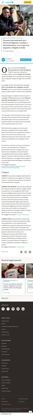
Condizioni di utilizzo (23, 398)
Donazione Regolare (6, 380)
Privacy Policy (5, 401)
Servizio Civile (5, 371)
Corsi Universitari (6, 354)
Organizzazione (5, 321)
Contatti (4, 329)
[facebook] (21, 252)
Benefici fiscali (5, 388)
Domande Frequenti (6, 391)
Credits (3, 398)
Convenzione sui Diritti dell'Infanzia (10, 326)
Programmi (4, 343)
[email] (29, 252)
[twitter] (25, 252)
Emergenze (4, 346)
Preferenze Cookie (6, 404)
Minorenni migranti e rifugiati (13, 38)
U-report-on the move (22, 214)
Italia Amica (4, 351)
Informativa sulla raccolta (6, 413)
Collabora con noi (6, 334)
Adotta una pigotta (6, 382)
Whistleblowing (5, 332)
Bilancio (3, 323)
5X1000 (3, 385)
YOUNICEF (4, 365)
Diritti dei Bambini (6, 349)
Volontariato (5, 363)
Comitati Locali (5, 368)
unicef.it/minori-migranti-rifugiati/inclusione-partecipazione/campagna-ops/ (14, 167)
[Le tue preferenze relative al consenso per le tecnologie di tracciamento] (30, 412)
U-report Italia (20, 247)
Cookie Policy (21, 401)
